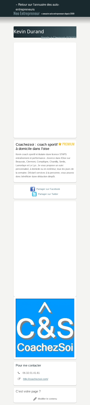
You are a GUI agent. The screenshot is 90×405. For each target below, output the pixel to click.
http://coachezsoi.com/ (35, 379)
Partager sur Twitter (48, 194)
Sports (45, 37)
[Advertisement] (45, 90)
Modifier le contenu (47, 398)
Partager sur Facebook (48, 189)
